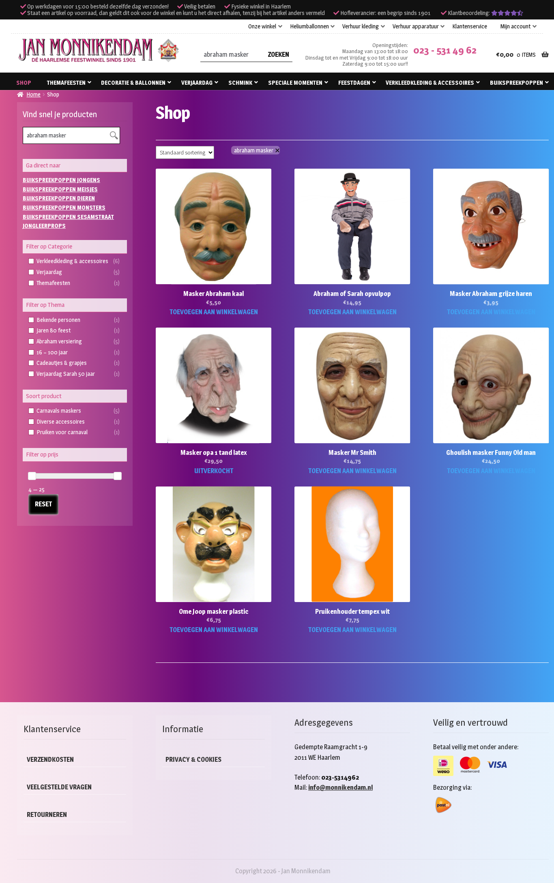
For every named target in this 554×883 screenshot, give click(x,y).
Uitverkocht (213, 471)
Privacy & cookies (193, 759)
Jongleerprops (44, 225)
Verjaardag (197, 82)
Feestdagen (354, 82)
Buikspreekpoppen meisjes (60, 189)
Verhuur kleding (360, 26)
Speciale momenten (295, 82)
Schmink (240, 82)
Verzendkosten (50, 759)
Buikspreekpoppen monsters (64, 207)
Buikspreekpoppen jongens (61, 179)
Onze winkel (262, 26)
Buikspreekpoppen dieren (59, 198)
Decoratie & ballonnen (133, 82)
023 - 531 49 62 (445, 50)
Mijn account (515, 26)
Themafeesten (66, 82)
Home (33, 94)
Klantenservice (469, 26)
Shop (23, 82)
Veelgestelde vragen (59, 787)
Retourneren (47, 815)
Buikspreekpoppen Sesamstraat (68, 216)
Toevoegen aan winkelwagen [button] (214, 312)
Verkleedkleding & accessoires (430, 82)
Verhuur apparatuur (416, 26)
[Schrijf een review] (507, 13)
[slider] (32, 476)
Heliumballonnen (309, 26)
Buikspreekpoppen (516, 82)
